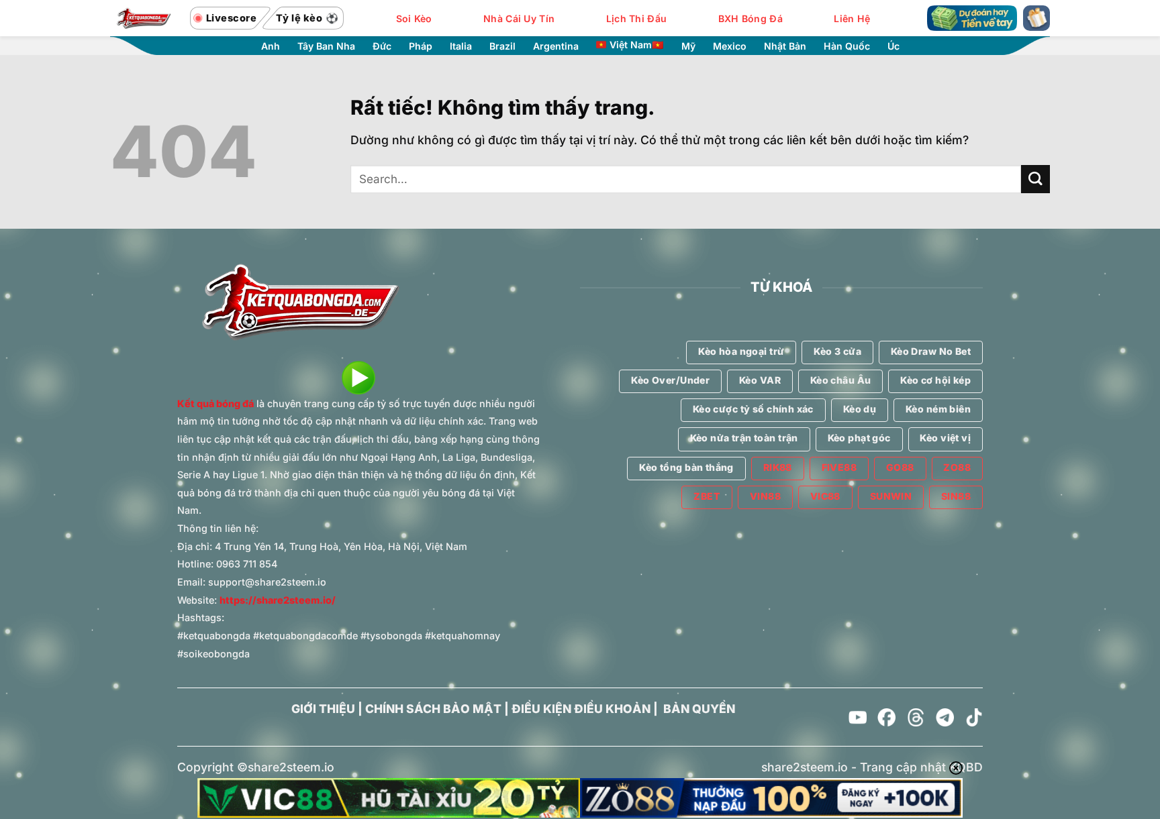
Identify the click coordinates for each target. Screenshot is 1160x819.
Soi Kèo (414, 18)
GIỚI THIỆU (323, 709)
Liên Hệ (852, 18)
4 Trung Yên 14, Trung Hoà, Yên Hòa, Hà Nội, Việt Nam (341, 546)
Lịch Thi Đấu (636, 18)
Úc (893, 46)
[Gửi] (1035, 179)
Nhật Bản (785, 46)
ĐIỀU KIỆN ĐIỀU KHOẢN (581, 709)
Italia (461, 46)
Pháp (420, 46)
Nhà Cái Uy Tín (518, 18)
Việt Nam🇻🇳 (637, 45)
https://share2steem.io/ (278, 600)
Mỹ (688, 46)
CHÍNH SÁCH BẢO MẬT (433, 709)
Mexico (729, 46)
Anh (270, 46)
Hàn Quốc (847, 46)
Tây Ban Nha (326, 46)
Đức (382, 46)
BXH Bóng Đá (750, 18)
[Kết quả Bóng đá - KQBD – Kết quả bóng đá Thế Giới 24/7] (143, 18)
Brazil (502, 46)
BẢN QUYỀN (699, 709)
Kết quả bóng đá (215, 403)
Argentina (556, 46)
